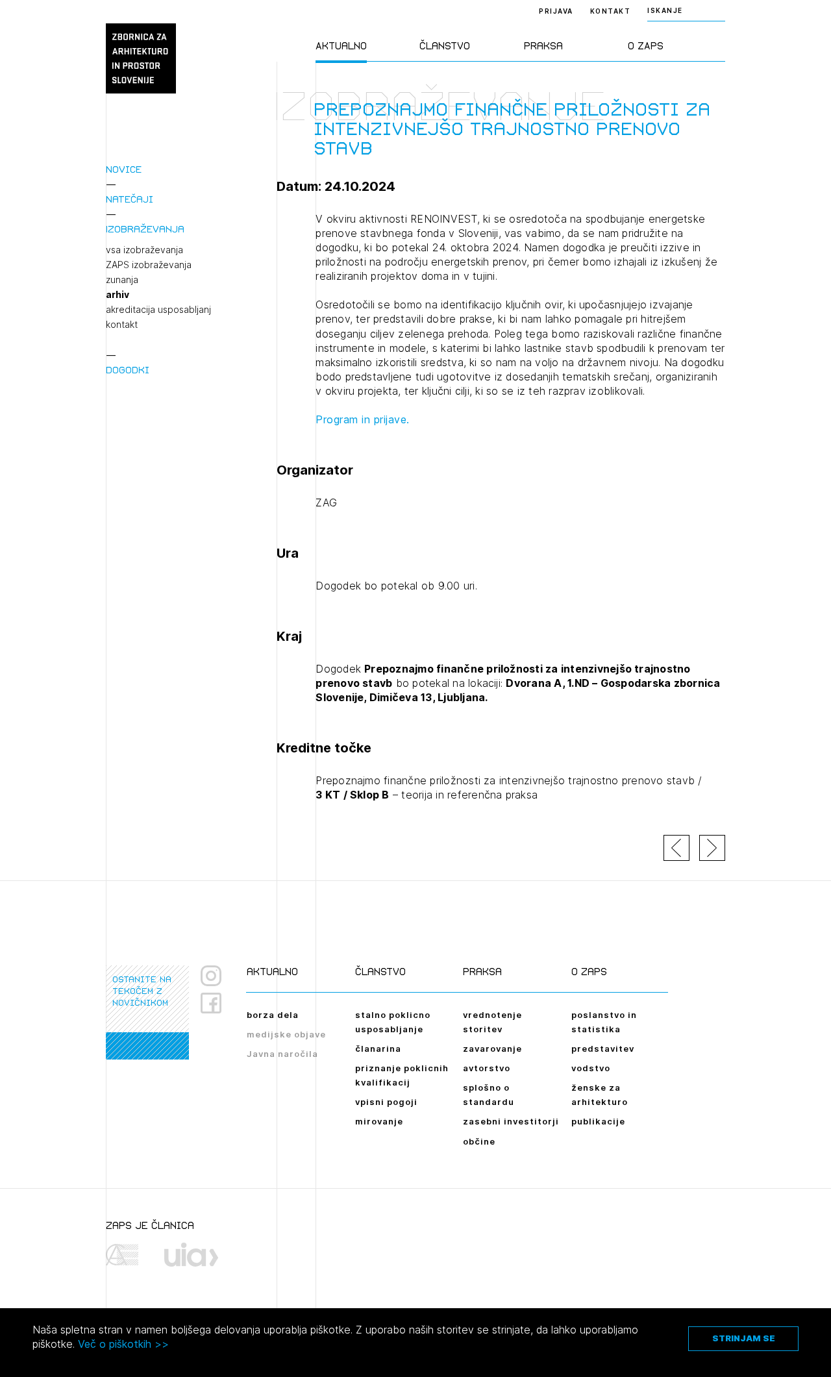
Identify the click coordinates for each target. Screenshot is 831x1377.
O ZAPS (646, 46)
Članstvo (444, 46)
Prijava (556, 11)
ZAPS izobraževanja (149, 265)
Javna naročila (282, 1054)
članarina (378, 1048)
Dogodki (127, 369)
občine (479, 1141)
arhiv (117, 295)
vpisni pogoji (386, 1102)
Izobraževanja (145, 228)
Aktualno (341, 46)
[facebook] (216, 1003)
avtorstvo (486, 1068)
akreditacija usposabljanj (158, 310)
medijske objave (286, 1034)
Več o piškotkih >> (123, 1344)
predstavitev (602, 1048)
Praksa (543, 46)
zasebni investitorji (511, 1121)
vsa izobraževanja (144, 250)
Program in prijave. (363, 419)
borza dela (273, 1015)
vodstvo (590, 1068)
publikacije (598, 1121)
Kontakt (610, 11)
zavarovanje (492, 1048)
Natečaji (129, 199)
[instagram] (211, 975)
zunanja (122, 280)
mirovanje (379, 1121)
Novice (124, 169)
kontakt (122, 324)
